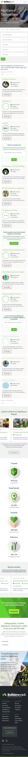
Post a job (4, 703)
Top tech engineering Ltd (10, 336)
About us (17, 716)
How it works (5, 705)
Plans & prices (18, 705)
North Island (5, 641)
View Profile (7, 94)
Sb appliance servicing (9, 210)
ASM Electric (6, 101)
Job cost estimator (6, 707)
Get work (17, 703)
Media (16, 722)
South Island (5, 644)
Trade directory (5, 709)
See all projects (14, 452)
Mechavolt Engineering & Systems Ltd (15, 358)
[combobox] (14, 40)
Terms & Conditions (6, 744)
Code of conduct (18, 720)
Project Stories (5, 720)
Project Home (5, 716)
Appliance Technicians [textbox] (7, 39)
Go (3, 59)
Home (2, 29)
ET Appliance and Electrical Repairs (14, 166)
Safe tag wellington (8, 380)
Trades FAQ (17, 709)
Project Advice (5, 718)
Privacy (12, 744)
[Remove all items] (22, 39)
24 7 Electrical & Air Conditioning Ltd (14, 188)
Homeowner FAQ (6, 711)
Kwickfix (5, 123)
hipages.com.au (10, 753)
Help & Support (18, 718)
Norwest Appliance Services (11, 294)
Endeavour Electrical (9, 79)
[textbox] (12, 44)
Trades (6, 29)
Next (14, 159)
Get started (14, 243)
